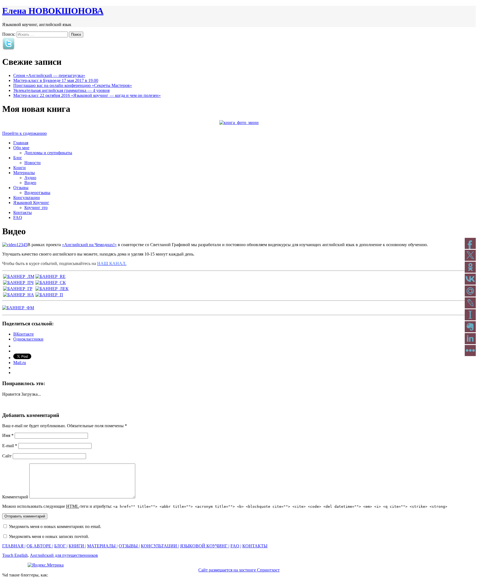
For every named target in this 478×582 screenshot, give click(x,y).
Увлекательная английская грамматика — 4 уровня (61, 90)
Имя (8, 435)
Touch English (15, 555)
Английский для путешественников (64, 555)
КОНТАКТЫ (254, 546)
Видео (30, 182)
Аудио (30, 177)
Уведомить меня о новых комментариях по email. (55, 526)
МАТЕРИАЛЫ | (102, 546)
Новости (32, 162)
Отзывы (20, 187)
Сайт (7, 456)
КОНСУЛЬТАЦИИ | (160, 546)
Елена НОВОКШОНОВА (52, 11)
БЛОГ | (60, 546)
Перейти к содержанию (24, 133)
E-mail (9, 445)
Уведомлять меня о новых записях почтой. (49, 536)
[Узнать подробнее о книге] (239, 122)
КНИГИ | (77, 546)
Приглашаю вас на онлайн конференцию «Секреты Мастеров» (72, 85)
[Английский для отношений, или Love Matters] (18, 276)
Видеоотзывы (37, 192)
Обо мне (21, 147)
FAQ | (235, 546)
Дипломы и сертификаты (48, 152)
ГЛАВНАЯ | (13, 546)
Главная (20, 142)
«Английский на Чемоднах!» (89, 244)
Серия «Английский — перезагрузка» (49, 75)
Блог (17, 157)
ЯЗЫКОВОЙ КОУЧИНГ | (204, 546)
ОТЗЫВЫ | (129, 546)
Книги (19, 167)
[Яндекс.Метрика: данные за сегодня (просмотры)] (46, 565)
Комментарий (15, 497)
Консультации (26, 197)
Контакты (22, 212)
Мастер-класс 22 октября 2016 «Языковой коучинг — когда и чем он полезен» (87, 95)
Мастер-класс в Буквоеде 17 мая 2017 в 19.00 (55, 80)
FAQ (17, 217)
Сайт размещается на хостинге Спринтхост (239, 570)
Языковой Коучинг (31, 202)
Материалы (24, 172)
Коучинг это (36, 207)
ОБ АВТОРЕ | (40, 546)
